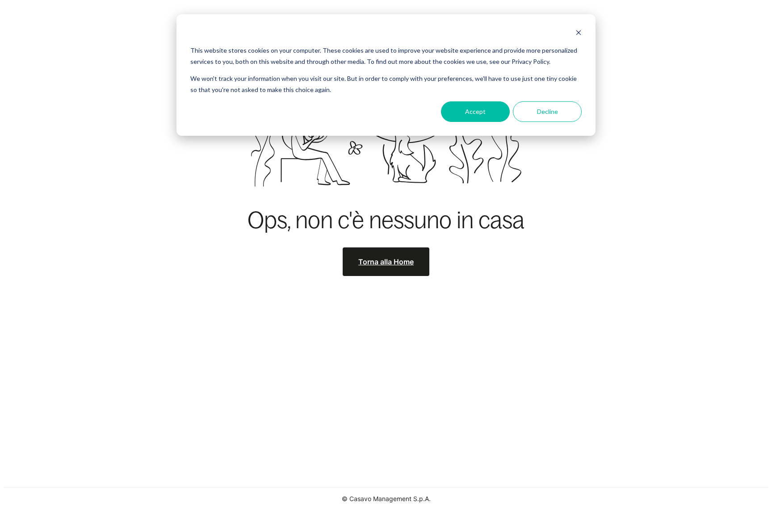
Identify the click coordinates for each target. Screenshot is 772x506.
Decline (547, 111)
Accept (475, 111)
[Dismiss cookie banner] (578, 33)
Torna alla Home (386, 261)
